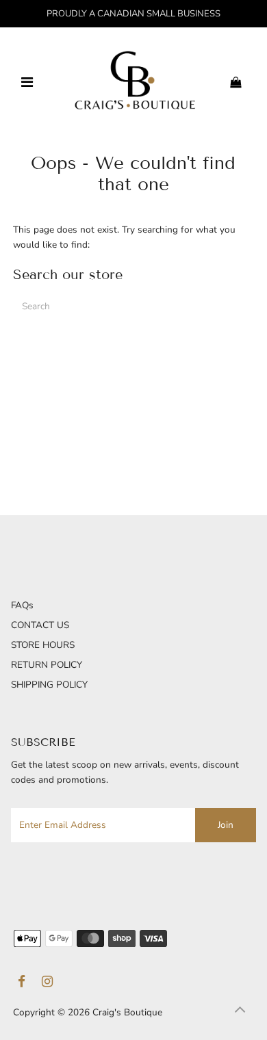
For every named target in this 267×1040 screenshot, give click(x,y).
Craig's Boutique (127, 1012)
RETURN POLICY (46, 664)
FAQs (22, 605)
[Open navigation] (27, 83)
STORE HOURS (43, 644)
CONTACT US (40, 625)
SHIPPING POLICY (49, 684)
